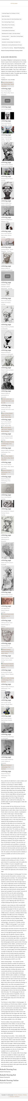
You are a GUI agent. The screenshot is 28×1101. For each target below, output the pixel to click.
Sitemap (15, 1094)
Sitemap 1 (20, 1094)
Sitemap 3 (12, 1096)
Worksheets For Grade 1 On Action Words (11, 33)
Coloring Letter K (5, 36)
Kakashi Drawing (9, 57)
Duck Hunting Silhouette (7, 27)
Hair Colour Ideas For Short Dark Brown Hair (12, 19)
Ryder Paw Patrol (5, 16)
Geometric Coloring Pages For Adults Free (11, 42)
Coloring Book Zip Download (8, 30)
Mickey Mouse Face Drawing (8, 24)
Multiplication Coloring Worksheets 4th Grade (12, 44)
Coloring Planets (5, 39)
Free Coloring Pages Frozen (8, 22)
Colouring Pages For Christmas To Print (10, 13)
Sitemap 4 (17, 1096)
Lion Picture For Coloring (7, 47)
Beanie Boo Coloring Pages (17, 36)
